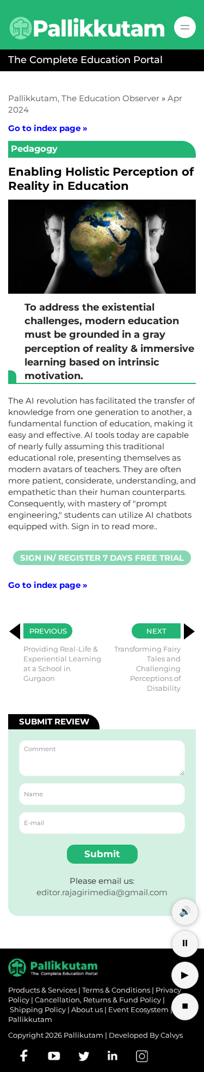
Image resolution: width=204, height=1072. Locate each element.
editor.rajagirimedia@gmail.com (102, 892)
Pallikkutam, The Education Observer (83, 98)
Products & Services (42, 990)
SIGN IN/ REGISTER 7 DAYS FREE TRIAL (102, 558)
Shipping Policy (38, 1009)
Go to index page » (48, 128)
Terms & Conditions (116, 990)
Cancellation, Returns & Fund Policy (98, 999)
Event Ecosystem (138, 1009)
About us (87, 1009)
